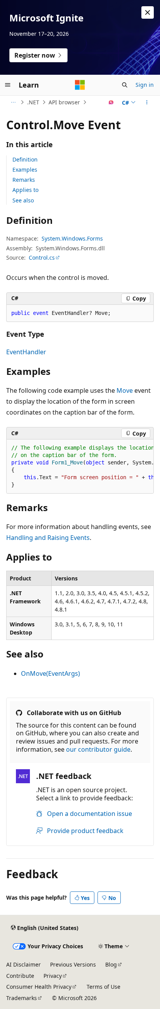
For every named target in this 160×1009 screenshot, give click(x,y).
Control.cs (42, 257)
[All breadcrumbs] (13, 102)
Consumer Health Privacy (38, 986)
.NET (33, 102)
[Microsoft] (80, 85)
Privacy (52, 975)
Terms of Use (103, 986)
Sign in (145, 84)
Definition (25, 159)
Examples (24, 169)
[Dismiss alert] (147, 12)
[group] (80, 466)
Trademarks (21, 998)
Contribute (20, 975)
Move (125, 390)
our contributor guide (98, 749)
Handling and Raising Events (48, 537)
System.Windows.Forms (72, 238)
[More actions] (147, 102)
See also (23, 200)
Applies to (25, 189)
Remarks (23, 179)
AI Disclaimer (23, 964)
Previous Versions (73, 964)
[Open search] (124, 85)
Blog (111, 964)
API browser (64, 102)
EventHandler (26, 352)
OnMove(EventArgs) (50, 673)
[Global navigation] (8, 85)
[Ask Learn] (111, 102)
